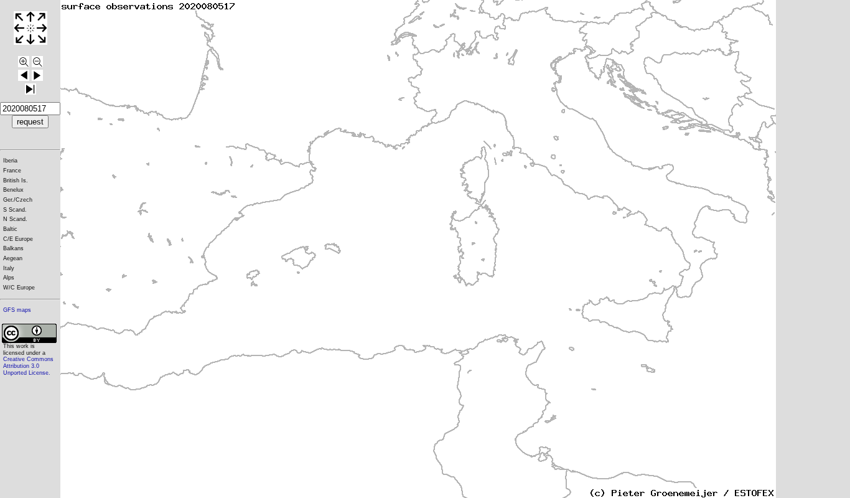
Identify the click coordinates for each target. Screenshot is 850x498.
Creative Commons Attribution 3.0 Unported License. (28, 365)
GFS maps (17, 310)
